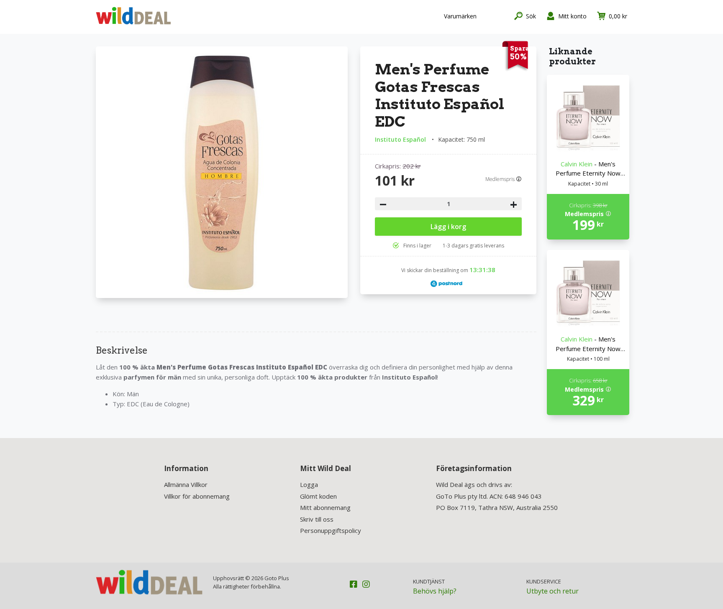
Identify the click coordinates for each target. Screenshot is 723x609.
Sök (531, 16)
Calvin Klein (576, 164)
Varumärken (460, 16)
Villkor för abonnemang (197, 496)
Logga (309, 484)
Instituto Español (400, 139)
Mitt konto (572, 16)
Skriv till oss (316, 519)
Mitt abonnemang (325, 507)
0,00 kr (618, 16)
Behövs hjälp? (434, 591)
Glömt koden (318, 496)
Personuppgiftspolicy (330, 530)
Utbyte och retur (552, 591)
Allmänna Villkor (186, 484)
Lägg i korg (448, 226)
